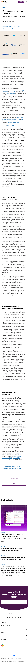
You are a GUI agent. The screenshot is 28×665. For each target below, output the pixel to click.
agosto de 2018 (17, 456)
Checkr (21, 117)
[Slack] (4, 2)
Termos (9, 652)
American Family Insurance (13, 119)
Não (14, 483)
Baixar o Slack (4, 649)
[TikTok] (20, 617)
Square (18, 122)
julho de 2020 (16, 457)
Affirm (17, 117)
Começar (21, 1)
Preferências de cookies (17, 652)
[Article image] (14, 518)
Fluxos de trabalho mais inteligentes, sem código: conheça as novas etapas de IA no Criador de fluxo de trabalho (13, 568)
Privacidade (3, 652)
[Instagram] (9, 617)
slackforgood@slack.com (17, 461)
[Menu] (26, 2)
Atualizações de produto (14, 28)
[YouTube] (18, 617)
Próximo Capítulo (11, 93)
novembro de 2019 (7, 457)
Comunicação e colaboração (8, 26)
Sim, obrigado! (14, 478)
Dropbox (10, 122)
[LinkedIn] (7, 617)
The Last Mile (12, 90)
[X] (15, 617)
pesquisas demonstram (11, 210)
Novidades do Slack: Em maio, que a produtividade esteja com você (13, 558)
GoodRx (4, 119)
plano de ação (16, 453)
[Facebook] (12, 617)
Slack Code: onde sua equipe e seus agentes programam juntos (13, 535)
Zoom (14, 122)
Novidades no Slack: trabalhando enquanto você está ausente (11, 549)
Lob (22, 119)
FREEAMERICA (12, 91)
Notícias (4, 7)
